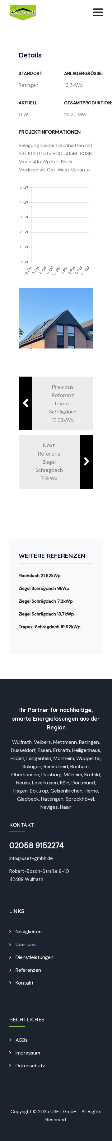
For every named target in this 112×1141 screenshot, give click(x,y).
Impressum (28, 1053)
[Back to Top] (99, 1131)
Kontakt (25, 983)
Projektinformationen (50, 132)
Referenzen (28, 970)
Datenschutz (30, 1065)
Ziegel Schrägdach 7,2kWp (46, 601)
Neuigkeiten (29, 931)
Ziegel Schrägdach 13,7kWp (46, 614)
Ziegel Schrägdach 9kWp (44, 588)
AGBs (22, 1040)
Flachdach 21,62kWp (40, 575)
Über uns (26, 944)
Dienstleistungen (35, 957)
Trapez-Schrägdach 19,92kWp (50, 627)
